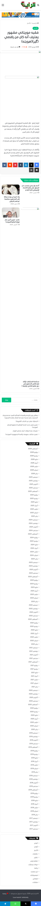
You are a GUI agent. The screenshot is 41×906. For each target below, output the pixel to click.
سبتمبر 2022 (33, 616)
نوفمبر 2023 (33, 566)
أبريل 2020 (34, 719)
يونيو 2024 (34, 541)
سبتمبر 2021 (33, 658)
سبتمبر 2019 (33, 743)
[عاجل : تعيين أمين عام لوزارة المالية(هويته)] (11, 212)
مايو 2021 (34, 672)
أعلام (36, 843)
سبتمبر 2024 (33, 530)
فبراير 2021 (34, 683)
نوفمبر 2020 (33, 694)
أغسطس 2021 (33, 662)
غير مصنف (34, 872)
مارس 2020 (34, 722)
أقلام (36, 847)
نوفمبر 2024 (33, 523)
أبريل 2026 (34, 463)
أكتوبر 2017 (34, 825)
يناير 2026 (34, 473)
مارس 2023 (34, 594)
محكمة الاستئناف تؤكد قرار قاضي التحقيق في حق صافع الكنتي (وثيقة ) (30, 384)
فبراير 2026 (34, 470)
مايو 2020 (34, 715)
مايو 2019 (34, 758)
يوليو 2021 (34, 665)
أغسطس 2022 (33, 619)
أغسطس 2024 (33, 534)
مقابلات (35, 882)
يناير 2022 (34, 644)
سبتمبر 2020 (33, 701)
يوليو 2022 (34, 623)
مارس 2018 (34, 807)
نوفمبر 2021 (33, 651)
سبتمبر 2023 (33, 573)
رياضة (36, 868)
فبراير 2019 (34, 768)
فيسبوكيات (34, 875)
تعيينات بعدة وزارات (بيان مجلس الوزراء (25, 431)
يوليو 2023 (34, 580)
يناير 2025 (34, 516)
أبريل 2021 (34, 676)
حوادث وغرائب (33, 864)
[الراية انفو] (28, 5)
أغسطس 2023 (33, 576)
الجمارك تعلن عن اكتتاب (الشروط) (27, 421)
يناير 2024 (34, 559)
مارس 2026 (34, 466)
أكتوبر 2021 (34, 655)
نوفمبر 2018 (33, 779)
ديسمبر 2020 (33, 690)
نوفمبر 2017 (33, 822)
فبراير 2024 (34, 555)
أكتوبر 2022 (33, 612)
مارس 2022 (34, 637)
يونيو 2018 (34, 797)
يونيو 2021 (34, 669)
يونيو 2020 (34, 712)
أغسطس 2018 (33, 790)
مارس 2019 (34, 765)
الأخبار (29, 23)
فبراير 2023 (34, 598)
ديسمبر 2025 (33, 477)
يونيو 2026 (34, 456)
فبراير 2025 (34, 513)
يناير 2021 (35, 687)
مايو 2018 (34, 800)
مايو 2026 (34, 459)
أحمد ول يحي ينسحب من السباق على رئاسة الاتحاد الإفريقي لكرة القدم (30, 188)
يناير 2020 (34, 729)
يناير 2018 (35, 815)
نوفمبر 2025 (33, 481)
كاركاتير (35, 879)
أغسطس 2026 (33, 449)
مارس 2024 (34, 552)
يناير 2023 (34, 601)
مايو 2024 (34, 545)
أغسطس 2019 (33, 747)
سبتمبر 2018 (33, 786)
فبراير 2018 (34, 811)
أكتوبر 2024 (33, 527)
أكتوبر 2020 (33, 697)
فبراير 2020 (34, 726)
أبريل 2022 (34, 633)
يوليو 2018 (34, 793)
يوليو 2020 (34, 708)
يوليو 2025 (34, 495)
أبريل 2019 (34, 761)
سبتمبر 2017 (33, 829)
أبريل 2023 (34, 591)
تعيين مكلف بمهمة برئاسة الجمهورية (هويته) (21, 434)
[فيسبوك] (36, 165)
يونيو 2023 (34, 584)
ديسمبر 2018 (33, 775)
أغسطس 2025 (33, 491)
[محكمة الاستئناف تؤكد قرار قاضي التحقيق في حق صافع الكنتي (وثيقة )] (30, 293)
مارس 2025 (34, 509)
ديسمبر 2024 (33, 520)
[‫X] (31, 165)
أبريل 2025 (34, 505)
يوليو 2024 (34, 537)
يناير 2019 (35, 772)
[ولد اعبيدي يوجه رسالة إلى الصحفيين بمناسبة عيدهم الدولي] (11, 190)
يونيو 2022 (34, 626)
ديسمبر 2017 (33, 818)
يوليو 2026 (34, 452)
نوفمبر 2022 (33, 608)
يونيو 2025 (34, 498)
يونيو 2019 (34, 754)
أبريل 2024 (34, 548)
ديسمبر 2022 (33, 605)
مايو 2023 (34, 587)
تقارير (36, 857)
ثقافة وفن (34, 861)
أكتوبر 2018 (34, 783)
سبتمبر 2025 (33, 488)
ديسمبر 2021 (33, 648)
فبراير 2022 (34, 640)
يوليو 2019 (34, 751)
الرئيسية (34, 23)
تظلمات (35, 854)
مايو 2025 (34, 502)
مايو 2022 (34, 630)
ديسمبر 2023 (33, 562)
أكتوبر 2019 (34, 740)
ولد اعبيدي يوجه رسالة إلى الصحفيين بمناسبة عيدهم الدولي (12, 199)
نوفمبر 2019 (33, 736)
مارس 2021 (34, 680)
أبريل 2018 (34, 804)
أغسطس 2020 (33, 704)
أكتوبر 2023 (33, 569)
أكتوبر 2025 (33, 484)
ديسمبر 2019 (33, 733)
